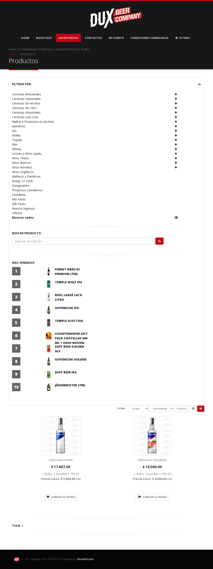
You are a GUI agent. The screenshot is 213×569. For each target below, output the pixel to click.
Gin (14, 131)
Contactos (93, 38)
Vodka (16, 135)
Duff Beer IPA (66, 372)
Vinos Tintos (20, 158)
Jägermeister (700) (70, 385)
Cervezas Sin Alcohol (26, 103)
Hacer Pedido (68, 38)
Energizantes (20, 186)
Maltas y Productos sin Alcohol (33, 122)
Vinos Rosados (22, 167)
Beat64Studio (85, 559)
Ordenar (181, 408)
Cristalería (18, 195)
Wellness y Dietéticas (26, 176)
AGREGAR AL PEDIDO (63, 497)
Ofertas (17, 213)
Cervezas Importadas (26, 99)
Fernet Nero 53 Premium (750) (67, 271)
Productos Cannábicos (27, 190)
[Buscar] (159, 241)
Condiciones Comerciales (149, 38)
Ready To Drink (22, 181)
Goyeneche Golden (70, 359)
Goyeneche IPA (67, 308)
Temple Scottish (69, 321)
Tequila (17, 140)
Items (184, 38)
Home (25, 38)
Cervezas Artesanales (26, 94)
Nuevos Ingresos (23, 208)
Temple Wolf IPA (68, 282)
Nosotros (44, 38)
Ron (14, 144)
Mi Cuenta (116, 38)
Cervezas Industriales (26, 112)
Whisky (16, 149)
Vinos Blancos (21, 163)
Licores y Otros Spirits (27, 154)
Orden (121, 408)
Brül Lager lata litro (68, 297)
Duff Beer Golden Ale (69, 349)
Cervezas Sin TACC (24, 108)
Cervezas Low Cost (25, 117)
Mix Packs (19, 199)
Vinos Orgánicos (23, 172)
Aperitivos (18, 126)
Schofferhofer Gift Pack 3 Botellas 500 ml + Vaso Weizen (71, 338)
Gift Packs (19, 204)
